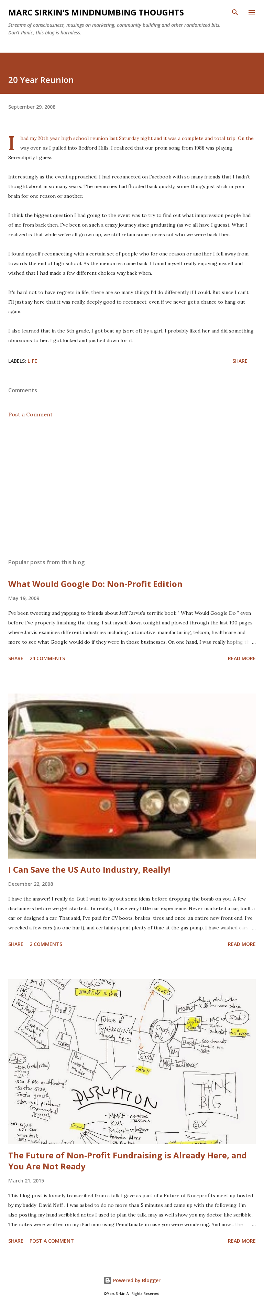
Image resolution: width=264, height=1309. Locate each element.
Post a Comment (30, 414)
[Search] (235, 12)
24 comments (47, 658)
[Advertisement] (132, 488)
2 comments (46, 944)
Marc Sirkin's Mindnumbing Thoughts (96, 12)
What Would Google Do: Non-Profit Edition (95, 583)
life (32, 361)
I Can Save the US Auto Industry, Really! (89, 869)
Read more (242, 658)
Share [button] (240, 361)
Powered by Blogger (136, 1280)
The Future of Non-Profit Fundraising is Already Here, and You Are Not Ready (127, 1160)
